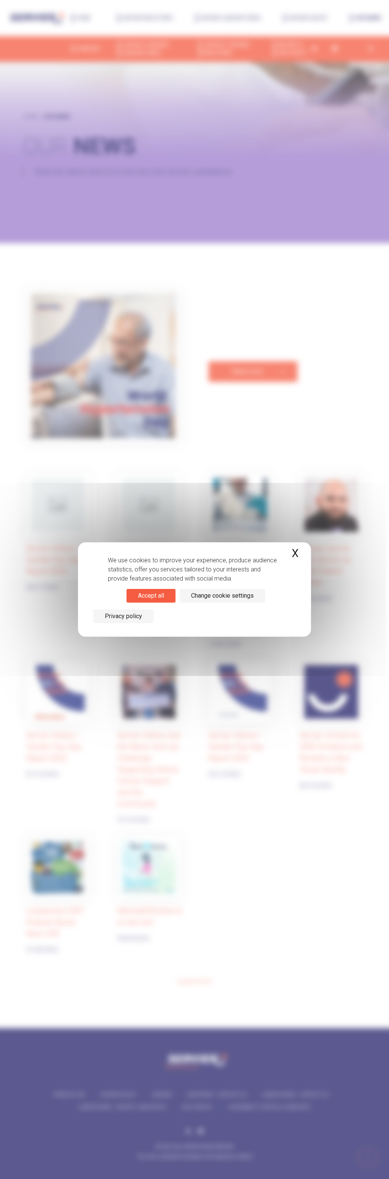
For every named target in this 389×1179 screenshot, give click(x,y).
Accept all (151, 595)
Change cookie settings (222, 595)
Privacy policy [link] (123, 616)
